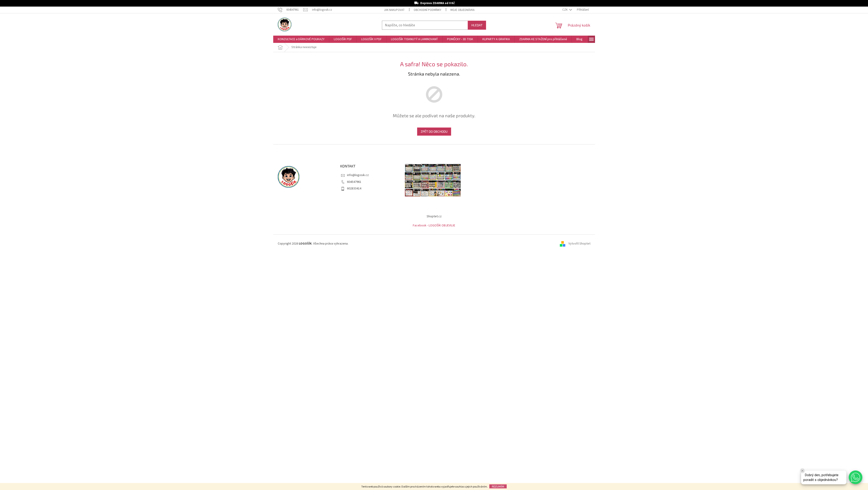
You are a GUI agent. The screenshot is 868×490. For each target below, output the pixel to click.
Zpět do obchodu (434, 131)
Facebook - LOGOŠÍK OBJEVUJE (434, 225)
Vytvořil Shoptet (579, 243)
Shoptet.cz (434, 216)
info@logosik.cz (358, 175)
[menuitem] (301, 39)
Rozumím (498, 486)
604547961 (354, 182)
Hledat (476, 25)
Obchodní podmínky (427, 10)
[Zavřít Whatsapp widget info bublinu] (802, 470)
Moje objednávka (462, 10)
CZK (565, 10)
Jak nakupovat (394, 10)
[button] (855, 477)
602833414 (354, 188)
